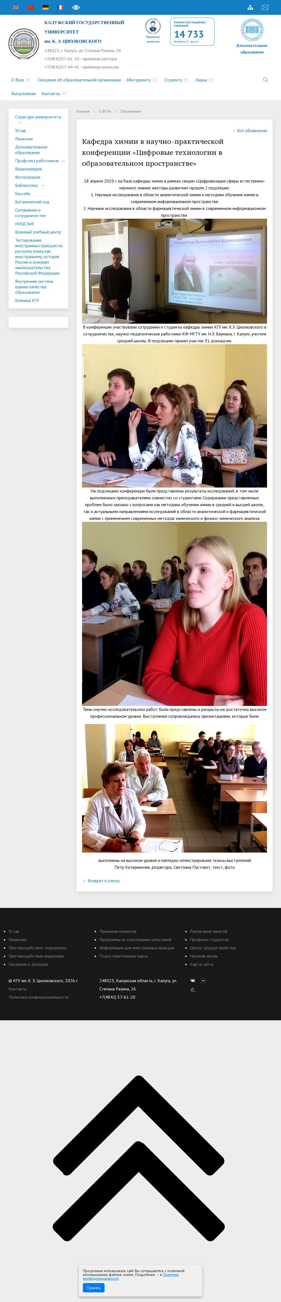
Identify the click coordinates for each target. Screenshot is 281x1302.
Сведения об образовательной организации (79, 79)
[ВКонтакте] (194, 980)
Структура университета (38, 116)
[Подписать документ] (193, 989)
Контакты (50, 93)
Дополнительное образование (31, 149)
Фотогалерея (27, 177)
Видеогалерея (28, 169)
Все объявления (252, 130)
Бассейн (22, 193)
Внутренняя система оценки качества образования (34, 286)
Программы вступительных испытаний (135, 939)
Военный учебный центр (38, 232)
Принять (93, 1287)
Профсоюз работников (37, 160)
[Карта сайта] (250, 7)
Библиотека (26, 185)
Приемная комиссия (117, 931)
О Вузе (17, 79)
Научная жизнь (204, 956)
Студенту (173, 79)
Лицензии (17, 939)
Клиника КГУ (27, 300)
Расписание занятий (208, 931)
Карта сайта (201, 964)
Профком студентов (209, 939)
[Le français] (60, 7)
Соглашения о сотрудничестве (30, 212)
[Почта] (265, 7)
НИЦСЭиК (24, 223)
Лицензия (24, 138)
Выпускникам (23, 93)
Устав (20, 130)
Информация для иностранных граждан (136, 947)
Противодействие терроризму (37, 947)
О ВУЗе (105, 111)
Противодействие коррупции (36, 956)
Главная (83, 111)
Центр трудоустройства (213, 947)
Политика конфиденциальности (39, 997)
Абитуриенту (139, 79)
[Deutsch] (45, 7)
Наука (201, 79)
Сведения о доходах (28, 964)
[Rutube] (205, 980)
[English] (16, 7)
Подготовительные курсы (123, 956)
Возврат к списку (104, 880)
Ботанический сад (32, 201)
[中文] (30, 7)
